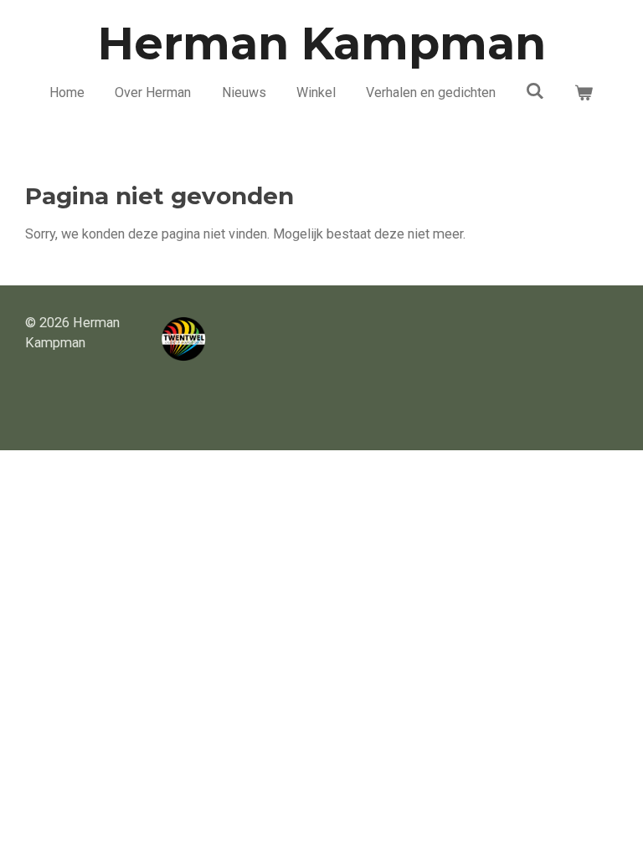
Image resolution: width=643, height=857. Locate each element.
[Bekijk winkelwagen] (583, 93)
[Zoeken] (535, 91)
